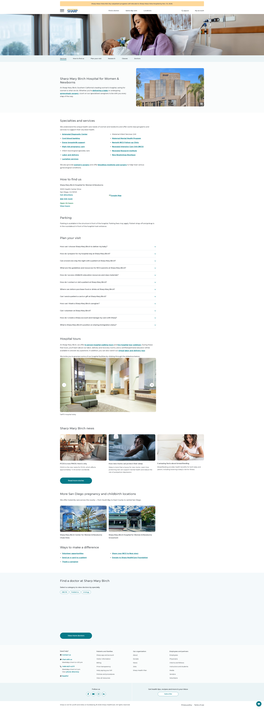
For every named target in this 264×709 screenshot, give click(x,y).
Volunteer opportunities (72, 553)
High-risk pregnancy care (73, 147)
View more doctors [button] (76, 636)
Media (172, 670)
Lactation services (70, 159)
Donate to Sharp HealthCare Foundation (130, 558)
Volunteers (174, 678)
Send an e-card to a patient (74, 558)
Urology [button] (86, 592)
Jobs (135, 667)
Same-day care (131, 11)
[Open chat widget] (258, 703)
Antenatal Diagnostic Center (74, 134)
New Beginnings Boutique (124, 155)
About (135, 655)
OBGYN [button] (64, 592)
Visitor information (104, 659)
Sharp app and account (105, 655)
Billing (99, 663)
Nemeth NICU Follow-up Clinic (125, 142)
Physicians (174, 659)
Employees (174, 655)
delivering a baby (100, 91)
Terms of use (199, 705)
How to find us (78, 58)
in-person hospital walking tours (99, 345)
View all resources (103, 678)
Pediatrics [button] (75, 592)
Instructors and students (179, 667)
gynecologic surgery (69, 93)
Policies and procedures (106, 674)
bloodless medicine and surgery (112, 165)
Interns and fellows (177, 663)
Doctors (137, 58)
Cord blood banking (71, 138)
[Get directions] (132, 195)
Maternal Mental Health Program (126, 138)
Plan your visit (96, 58)
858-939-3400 (66, 199)
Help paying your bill (104, 670)
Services (63, 58)
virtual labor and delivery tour (131, 351)
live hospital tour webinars (129, 345)
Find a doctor (114, 11)
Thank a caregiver (70, 562)
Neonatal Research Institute (124, 151)
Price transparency (104, 667)
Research (111, 58)
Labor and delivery (70, 155)
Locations (147, 11)
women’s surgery (81, 165)
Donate (136, 659)
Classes (125, 58)
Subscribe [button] (168, 694)
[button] (62, 11)
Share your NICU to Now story (125, 553)
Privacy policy (186, 705)
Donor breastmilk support (73, 142)
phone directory (72, 672)
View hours (65, 206)
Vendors (173, 674)
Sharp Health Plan (140, 670)
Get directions (66, 195)
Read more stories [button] (76, 481)
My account (199, 11)
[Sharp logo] (72, 10)
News (135, 663)
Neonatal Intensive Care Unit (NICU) (128, 147)
